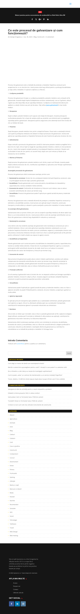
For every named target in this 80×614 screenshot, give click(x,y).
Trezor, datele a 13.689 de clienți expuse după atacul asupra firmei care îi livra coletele (36, 379)
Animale (12, 423)
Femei (12, 466)
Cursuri (12, 458)
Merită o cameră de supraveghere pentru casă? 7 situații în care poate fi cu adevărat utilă (37, 367)
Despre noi (16, 586)
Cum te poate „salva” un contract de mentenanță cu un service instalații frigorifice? (35, 375)
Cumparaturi (14, 454)
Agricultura (13, 419)
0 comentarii (50, 37)
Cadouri (12, 434)
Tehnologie (13, 520)
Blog (35, 37)
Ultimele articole (18, 592)
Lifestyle (12, 481)
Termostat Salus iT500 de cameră (32, 397)
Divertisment (14, 462)
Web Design (14, 532)
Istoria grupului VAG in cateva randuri (27, 393)
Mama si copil (14, 485)
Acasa (15, 583)
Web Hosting (14, 536)
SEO (11, 512)
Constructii (40, 37)
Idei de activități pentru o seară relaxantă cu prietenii (34, 389)
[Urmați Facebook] (32, 19)
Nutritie (12, 501)
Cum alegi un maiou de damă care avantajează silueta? (26, 363)
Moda (11, 493)
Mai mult (40, 15)
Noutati (12, 497)
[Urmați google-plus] (40, 19)
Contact (15, 589)
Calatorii (12, 438)
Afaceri (12, 415)
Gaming (12, 477)
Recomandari (14, 504)
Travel (12, 528)
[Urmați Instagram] (23, 603)
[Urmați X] (36, 19)
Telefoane (13, 524)
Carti (11, 442)
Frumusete (13, 473)
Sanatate (13, 508)
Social (12, 516)
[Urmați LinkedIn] (47, 19)
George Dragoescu (16, 37)
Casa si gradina (15, 446)
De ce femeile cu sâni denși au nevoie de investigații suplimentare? (30, 371)
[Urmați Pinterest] (43, 19)
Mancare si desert (16, 489)
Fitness (12, 469)
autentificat (20, 344)
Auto (11, 427)
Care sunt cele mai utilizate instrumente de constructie (33, 405)
